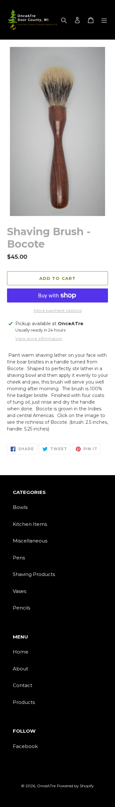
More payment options (57, 310)
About (20, 669)
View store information (38, 338)
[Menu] (104, 20)
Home (20, 652)
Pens (19, 558)
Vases (19, 591)
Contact (22, 685)
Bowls (20, 507)
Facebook (25, 746)
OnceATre (46, 785)
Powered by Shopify (75, 785)
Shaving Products (34, 574)
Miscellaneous (30, 541)
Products (24, 702)
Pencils (21, 608)
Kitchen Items (30, 524)
